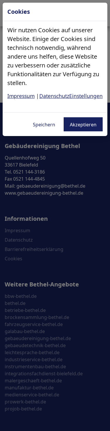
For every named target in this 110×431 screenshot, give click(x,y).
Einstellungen (86, 95)
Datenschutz (54, 95)
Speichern (44, 124)
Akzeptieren (83, 124)
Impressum (21, 95)
